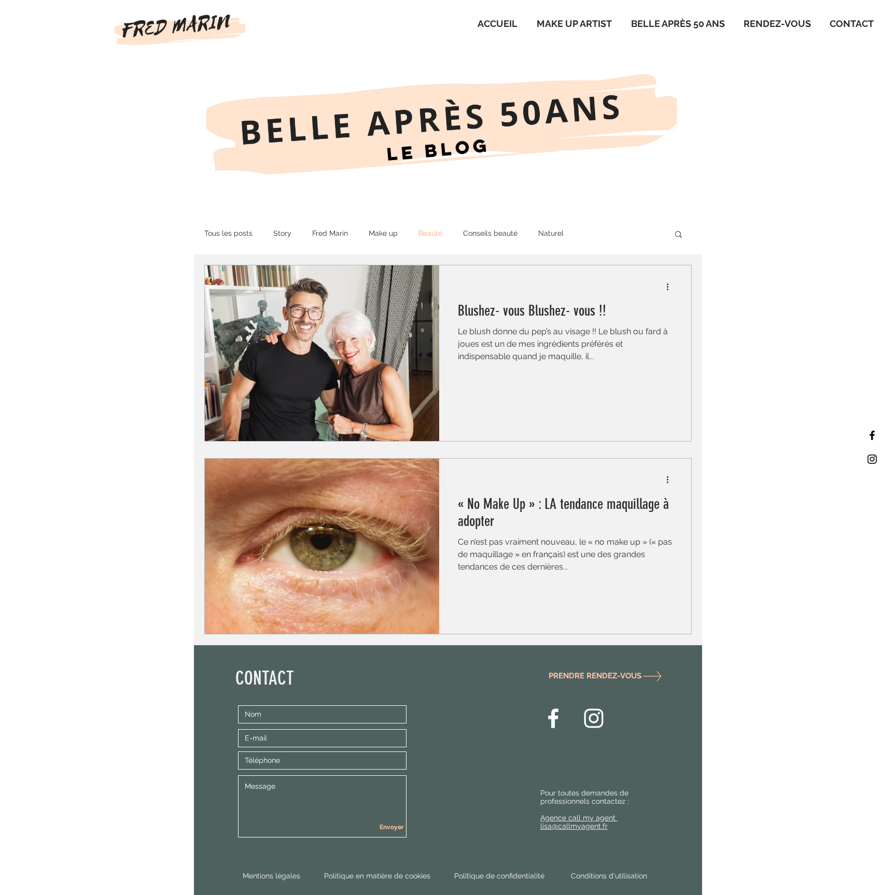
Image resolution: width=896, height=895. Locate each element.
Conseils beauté (490, 233)
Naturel (551, 233)
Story (282, 233)
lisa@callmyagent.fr (574, 826)
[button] (678, 235)
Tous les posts (228, 233)
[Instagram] (872, 459)
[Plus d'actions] (671, 286)
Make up (383, 233)
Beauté (430, 233)
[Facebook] (872, 435)
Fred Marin (330, 233)
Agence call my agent (579, 818)
